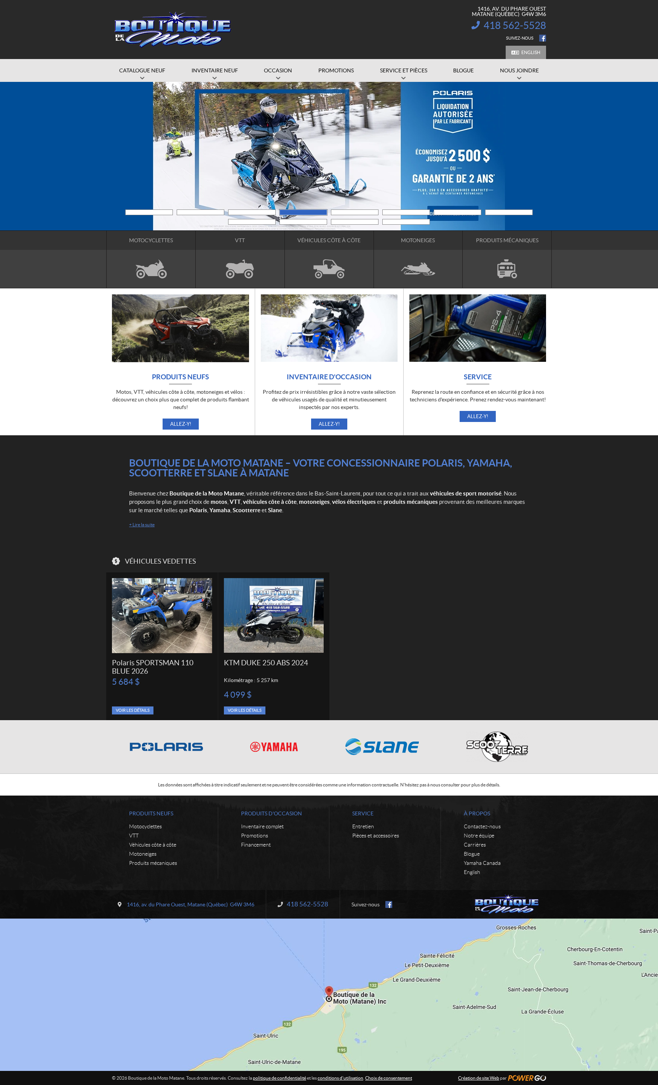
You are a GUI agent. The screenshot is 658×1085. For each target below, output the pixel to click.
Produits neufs (180, 377)
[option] (162, 646)
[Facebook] (542, 38)
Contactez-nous (482, 826)
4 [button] (303, 212)
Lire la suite (142, 524)
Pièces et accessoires (375, 836)
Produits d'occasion (271, 813)
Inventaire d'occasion (329, 377)
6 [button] (406, 212)
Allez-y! (180, 424)
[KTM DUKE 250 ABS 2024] (274, 615)
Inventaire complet (262, 826)
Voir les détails (133, 710)
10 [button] (303, 222)
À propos (477, 813)
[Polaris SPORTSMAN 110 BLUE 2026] (162, 615)
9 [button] (252, 222)
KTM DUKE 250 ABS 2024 (266, 663)
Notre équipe (479, 836)
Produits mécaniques (153, 863)
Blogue (472, 854)
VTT (134, 836)
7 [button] (457, 212)
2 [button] (200, 212)
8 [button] (509, 212)
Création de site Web (478, 1077)
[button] (121, 156)
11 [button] (355, 222)
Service (478, 377)
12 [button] (406, 222)
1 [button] (149, 212)
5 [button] (355, 212)
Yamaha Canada (482, 863)
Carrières (475, 845)
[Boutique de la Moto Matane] (173, 30)
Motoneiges (143, 854)
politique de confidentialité (279, 1077)
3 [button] (252, 212)
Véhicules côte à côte (152, 845)
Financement (256, 845)
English (530, 52)
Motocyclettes (145, 826)
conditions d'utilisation (340, 1077)
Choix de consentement (388, 1077)
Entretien (363, 826)
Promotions (254, 836)
